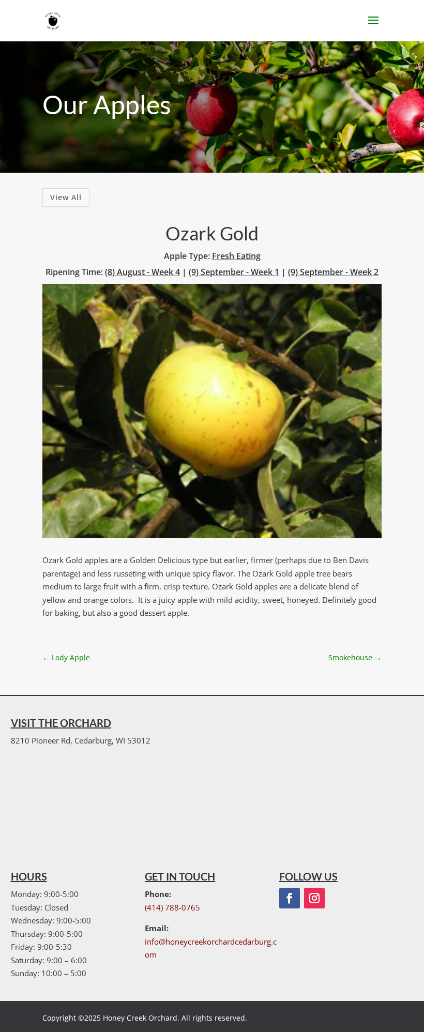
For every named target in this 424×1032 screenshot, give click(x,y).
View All (66, 197)
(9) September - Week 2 (333, 272)
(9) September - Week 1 (234, 272)
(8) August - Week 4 (142, 272)
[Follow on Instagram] (314, 898)
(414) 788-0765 (172, 907)
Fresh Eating (236, 256)
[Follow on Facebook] (289, 898)
